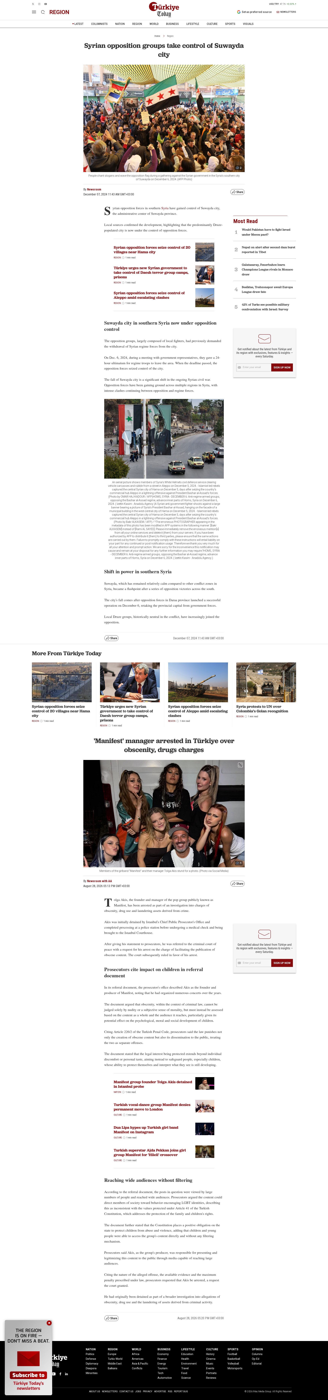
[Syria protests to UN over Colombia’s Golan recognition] (266, 682)
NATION (120, 24)
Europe (112, 1354)
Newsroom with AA (99, 881)
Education (187, 1354)
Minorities (92, 1373)
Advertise (160, 1391)
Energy (162, 1364)
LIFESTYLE (192, 24)
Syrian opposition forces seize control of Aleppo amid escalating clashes (149, 295)
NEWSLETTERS (288, 12)
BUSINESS (172, 24)
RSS (170, 1391)
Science (186, 1378)
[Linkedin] (66, 1373)
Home (157, 36)
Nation (117, 1092)
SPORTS (230, 24)
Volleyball (233, 1364)
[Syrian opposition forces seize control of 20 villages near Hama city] (204, 252)
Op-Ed (255, 1359)
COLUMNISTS (99, 24)
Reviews (211, 1378)
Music (209, 1364)
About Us (94, 1391)
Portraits (211, 1373)
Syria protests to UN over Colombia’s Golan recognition (262, 708)
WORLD (154, 24)
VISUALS (248, 24)
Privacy (147, 1391)
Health (185, 1359)
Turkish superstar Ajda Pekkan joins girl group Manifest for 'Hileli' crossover (150, 1152)
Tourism (162, 1368)
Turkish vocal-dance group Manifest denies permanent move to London (152, 1106)
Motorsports (235, 1368)
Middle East (115, 1364)
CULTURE (212, 24)
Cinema (210, 1359)
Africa (135, 1354)
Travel (185, 1368)
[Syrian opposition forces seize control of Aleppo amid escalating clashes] (204, 297)
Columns (257, 1354)
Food (184, 1373)
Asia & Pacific (140, 1364)
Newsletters (109, 1391)
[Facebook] (60, 1374)
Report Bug (181, 1391)
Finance (162, 1359)
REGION (137, 24)
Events (210, 1368)
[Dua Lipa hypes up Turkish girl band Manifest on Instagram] (204, 1129)
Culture (118, 1115)
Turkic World (115, 1359)
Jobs (138, 1391)
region (59, 12)
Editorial (257, 1364)
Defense (91, 1359)
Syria (165, 208)
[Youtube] (53, 1374)
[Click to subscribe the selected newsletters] (282, 367)
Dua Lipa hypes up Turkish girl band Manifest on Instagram (146, 1129)
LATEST (79, 24)
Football (232, 1354)
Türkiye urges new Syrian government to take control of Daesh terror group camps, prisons (151, 272)
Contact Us (126, 1391)
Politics (90, 1354)
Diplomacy (92, 1364)
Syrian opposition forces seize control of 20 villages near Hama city (152, 249)
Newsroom (94, 189)
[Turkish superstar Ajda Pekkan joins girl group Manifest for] (204, 1151)
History (210, 1354)
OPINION (257, 1349)
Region (170, 36)
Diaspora (91, 1368)
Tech (160, 1373)
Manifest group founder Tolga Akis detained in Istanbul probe (153, 1084)
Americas (138, 1359)
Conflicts (137, 1368)
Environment (189, 1364)
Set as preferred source (257, 11)
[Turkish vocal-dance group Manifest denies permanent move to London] (204, 1106)
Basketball (234, 1359)
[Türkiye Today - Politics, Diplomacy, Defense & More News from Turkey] (164, 9)
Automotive (165, 1378)
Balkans (112, 1368)
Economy (163, 1354)
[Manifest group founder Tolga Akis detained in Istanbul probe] (204, 1083)
